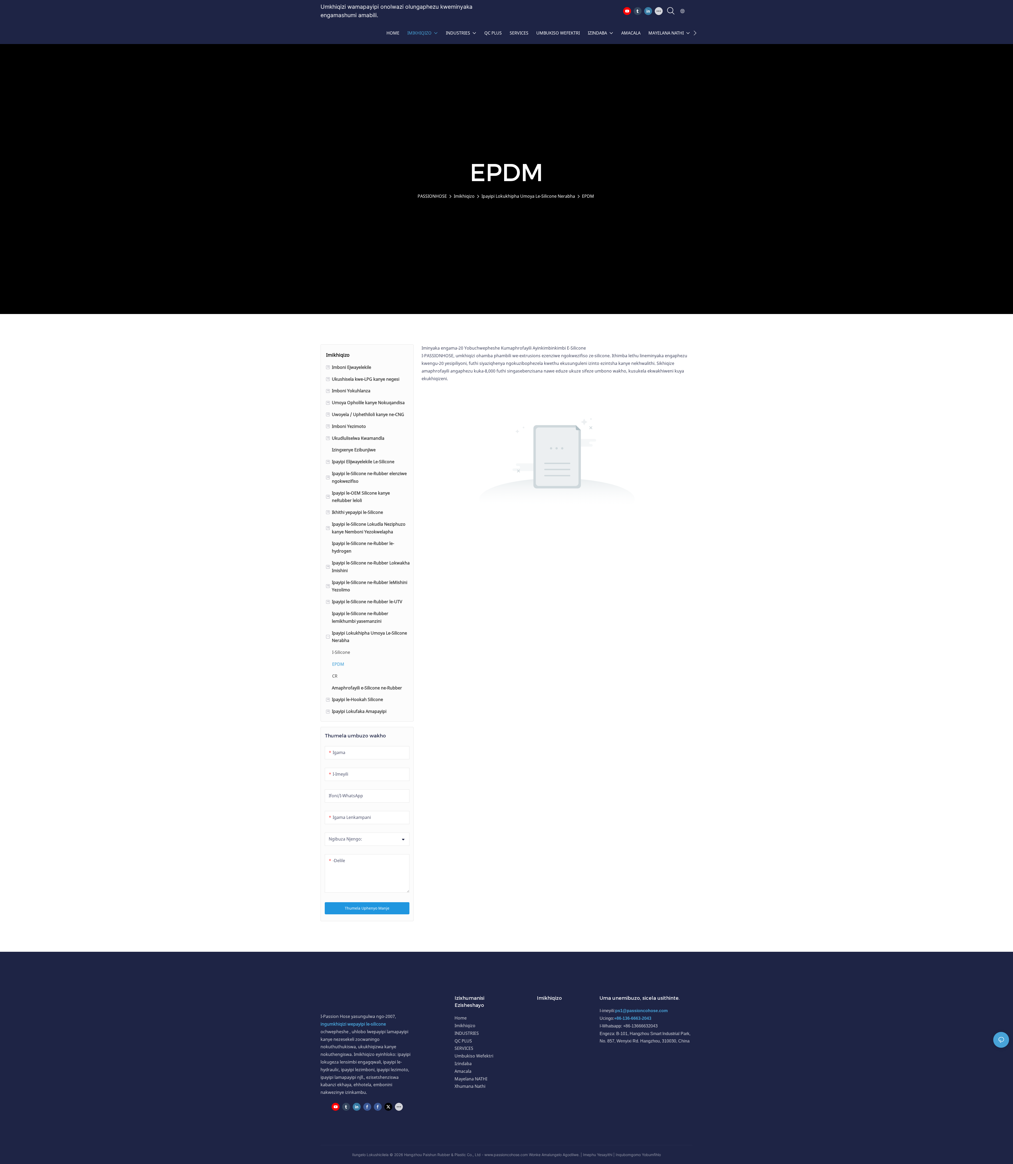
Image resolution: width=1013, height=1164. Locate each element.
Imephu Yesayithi (597, 1154)
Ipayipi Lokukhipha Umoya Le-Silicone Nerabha (528, 196)
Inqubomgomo (628, 1154)
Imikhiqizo (464, 196)
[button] (695, 33)
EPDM (588, 196)
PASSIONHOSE (432, 196)
